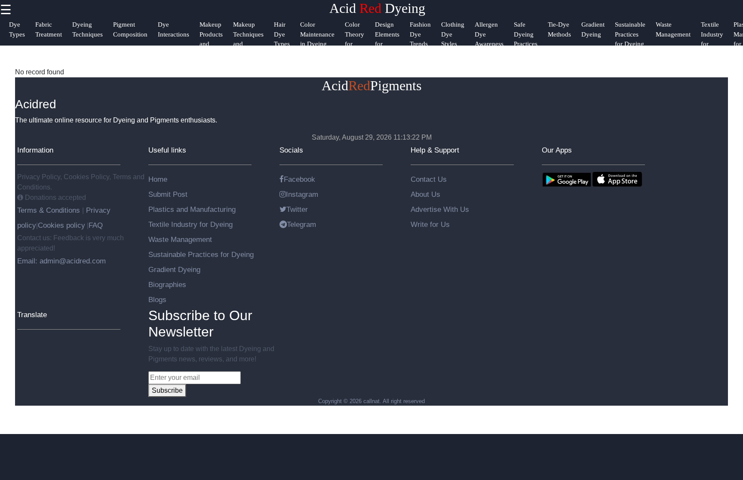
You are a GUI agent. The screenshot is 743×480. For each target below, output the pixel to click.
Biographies (167, 284)
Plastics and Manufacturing (192, 209)
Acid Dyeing (377, 8)
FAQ (96, 225)
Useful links (167, 150)
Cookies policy (61, 225)
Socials (291, 150)
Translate (32, 314)
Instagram (302, 194)
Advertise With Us (440, 209)
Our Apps (557, 150)
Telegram (301, 224)
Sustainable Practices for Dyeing (201, 254)
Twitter (297, 209)
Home (157, 179)
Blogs (157, 299)
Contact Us (429, 179)
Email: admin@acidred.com (61, 261)
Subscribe (167, 390)
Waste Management (180, 239)
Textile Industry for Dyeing (190, 224)
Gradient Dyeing (174, 269)
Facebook (299, 179)
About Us (425, 194)
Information (35, 150)
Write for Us (430, 224)
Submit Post (167, 194)
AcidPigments (371, 85)
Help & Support (435, 150)
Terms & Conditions (49, 210)
